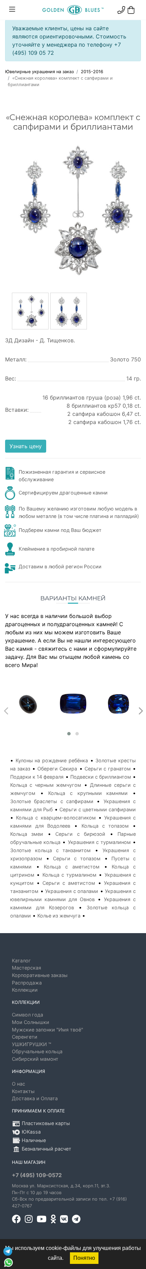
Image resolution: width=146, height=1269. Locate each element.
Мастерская (26, 968)
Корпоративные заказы (40, 975)
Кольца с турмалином (69, 875)
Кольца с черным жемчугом (45, 785)
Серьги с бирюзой (80, 834)
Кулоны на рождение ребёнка (52, 760)
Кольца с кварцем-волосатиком (55, 817)
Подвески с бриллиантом (100, 777)
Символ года (27, 1015)
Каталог (21, 960)
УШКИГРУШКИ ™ (31, 1044)
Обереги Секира (57, 768)
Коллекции (25, 990)
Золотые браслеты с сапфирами (51, 801)
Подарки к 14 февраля (36, 777)
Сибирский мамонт (35, 1059)
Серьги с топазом (77, 858)
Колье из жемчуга (58, 915)
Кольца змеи (26, 834)
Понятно (84, 1258)
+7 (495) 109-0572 (37, 1175)
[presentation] (5, 709)
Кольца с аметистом (71, 866)
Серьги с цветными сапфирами (97, 809)
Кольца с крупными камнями (88, 793)
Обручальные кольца (37, 1051)
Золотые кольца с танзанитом (50, 850)
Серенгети (24, 1037)
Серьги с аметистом (68, 883)
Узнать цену (26, 446)
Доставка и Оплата (35, 1098)
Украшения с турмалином (99, 842)
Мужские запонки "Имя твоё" (47, 1029)
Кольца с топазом (105, 826)
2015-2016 (92, 71)
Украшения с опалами (71, 891)
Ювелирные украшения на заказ (39, 71)
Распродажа (27, 983)
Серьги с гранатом (108, 768)
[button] (69, 733)
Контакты (23, 1091)
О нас (18, 1084)
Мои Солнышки (30, 1022)
